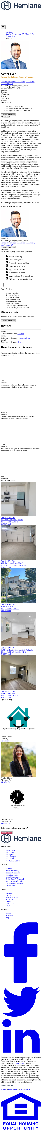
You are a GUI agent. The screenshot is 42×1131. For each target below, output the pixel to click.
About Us (9, 899)
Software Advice (24, 338)
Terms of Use (25, 1089)
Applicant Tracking (13, 873)
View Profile (5, 741)
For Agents (10, 855)
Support (8, 913)
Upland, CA (24, 82)
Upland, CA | (30, 34)
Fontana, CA (8, 84)
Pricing (8, 895)
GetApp (20, 342)
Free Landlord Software (14, 883)
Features (9, 869)
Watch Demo (10, 850)
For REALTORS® (13, 861)
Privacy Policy (18, 1063)
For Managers (11, 857)
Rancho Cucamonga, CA (10, 82)
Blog (7, 918)
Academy (9, 915)
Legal (8, 906)
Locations (9, 32)
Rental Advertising (12, 871)
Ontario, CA (10, 36)
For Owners (10, 853)
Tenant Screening (12, 875)
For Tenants (10, 859)
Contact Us (10, 903)
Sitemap (4, 1089)
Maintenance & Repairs (14, 881)
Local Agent (10, 885)
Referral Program (12, 897)
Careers (8, 901)
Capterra (21, 334)
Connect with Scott (8, 115)
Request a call (7, 832)
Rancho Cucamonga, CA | (15, 34)
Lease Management (13, 877)
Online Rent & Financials (15, 879)
